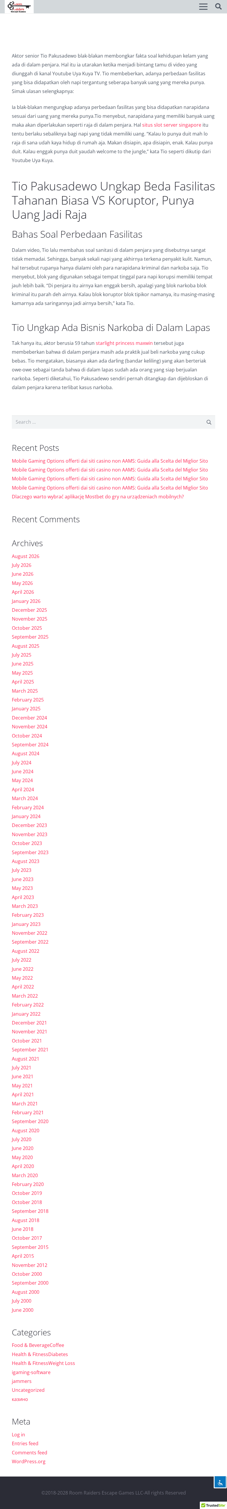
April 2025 (23, 681)
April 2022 (23, 986)
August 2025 (25, 646)
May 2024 (22, 780)
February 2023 (28, 915)
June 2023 (22, 879)
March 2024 (25, 798)
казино (20, 1399)
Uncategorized (28, 1390)
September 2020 (30, 1121)
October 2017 (27, 1238)
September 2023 (30, 852)
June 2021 (22, 1076)
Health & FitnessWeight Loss (43, 1363)
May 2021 (22, 1085)
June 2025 (22, 663)
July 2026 (21, 565)
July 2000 (21, 1301)
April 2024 (23, 789)
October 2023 (27, 843)
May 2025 (22, 673)
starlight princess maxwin (124, 343)
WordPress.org (29, 1461)
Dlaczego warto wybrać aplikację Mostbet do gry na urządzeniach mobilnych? (98, 496)
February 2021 (28, 1112)
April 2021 (23, 1094)
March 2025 (25, 691)
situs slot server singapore (171, 125)
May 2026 (22, 583)
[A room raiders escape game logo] (19, 6)
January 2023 (26, 924)
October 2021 (27, 1040)
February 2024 (28, 807)
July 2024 (21, 762)
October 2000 (27, 1274)
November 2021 (29, 1031)
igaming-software (31, 1372)
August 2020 (25, 1130)
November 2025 (29, 619)
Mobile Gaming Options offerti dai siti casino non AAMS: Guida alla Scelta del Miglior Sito (110, 461)
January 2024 (26, 816)
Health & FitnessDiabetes (40, 1354)
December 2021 (29, 1022)
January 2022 (26, 1014)
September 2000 (30, 1283)
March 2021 (25, 1103)
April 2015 (23, 1256)
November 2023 (29, 834)
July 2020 (21, 1139)
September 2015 (30, 1247)
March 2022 (25, 996)
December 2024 (29, 717)
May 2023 (22, 888)
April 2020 (23, 1166)
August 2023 (25, 861)
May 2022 (22, 978)
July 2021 (21, 1067)
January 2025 (26, 708)
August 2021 (25, 1059)
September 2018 (30, 1211)
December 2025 (29, 610)
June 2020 (22, 1148)
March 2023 (25, 906)
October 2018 (27, 1202)
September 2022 (30, 942)
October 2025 (27, 628)
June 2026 (22, 574)
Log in (18, 1434)
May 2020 (22, 1157)
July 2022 (21, 960)
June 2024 (22, 771)
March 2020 (25, 1175)
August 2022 (25, 951)
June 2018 (22, 1229)
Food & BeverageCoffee (38, 1345)
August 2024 (25, 753)
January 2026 (26, 601)
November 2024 (29, 726)
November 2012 (29, 1265)
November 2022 (29, 933)
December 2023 (29, 825)
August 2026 (25, 556)
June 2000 (22, 1310)
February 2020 (28, 1184)
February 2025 (28, 699)
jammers (22, 1381)
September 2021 (30, 1049)
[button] (203, 6)
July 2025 (21, 655)
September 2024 (30, 744)
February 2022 (28, 1004)
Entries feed (25, 1443)
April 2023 (23, 897)
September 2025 (30, 637)
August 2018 (25, 1220)
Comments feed (29, 1452)
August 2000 (25, 1292)
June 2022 (22, 969)
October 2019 (27, 1193)
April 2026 (23, 592)
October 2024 (27, 736)
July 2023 (21, 870)
